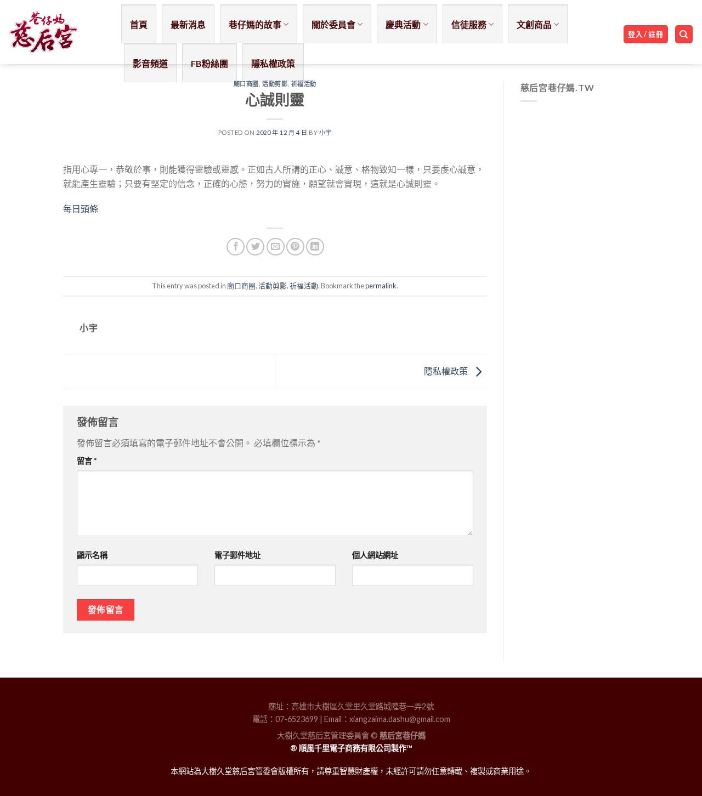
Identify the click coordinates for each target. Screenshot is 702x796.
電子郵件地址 (237, 555)
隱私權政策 (273, 63)
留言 (87, 460)
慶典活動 (403, 24)
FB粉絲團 (209, 63)
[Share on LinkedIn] (315, 247)
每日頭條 (80, 208)
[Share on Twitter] (255, 247)
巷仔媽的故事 (255, 24)
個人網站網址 (375, 555)
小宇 (325, 132)
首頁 (139, 24)
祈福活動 (303, 83)
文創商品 (534, 24)
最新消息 (188, 24)
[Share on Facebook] (236, 247)
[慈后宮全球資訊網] (56, 32)
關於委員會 (333, 24)
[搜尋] (684, 34)
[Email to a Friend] (276, 247)
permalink (381, 285)
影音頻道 (150, 63)
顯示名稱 (92, 555)
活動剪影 (274, 83)
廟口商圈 (246, 83)
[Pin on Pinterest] (295, 247)
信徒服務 (468, 24)
